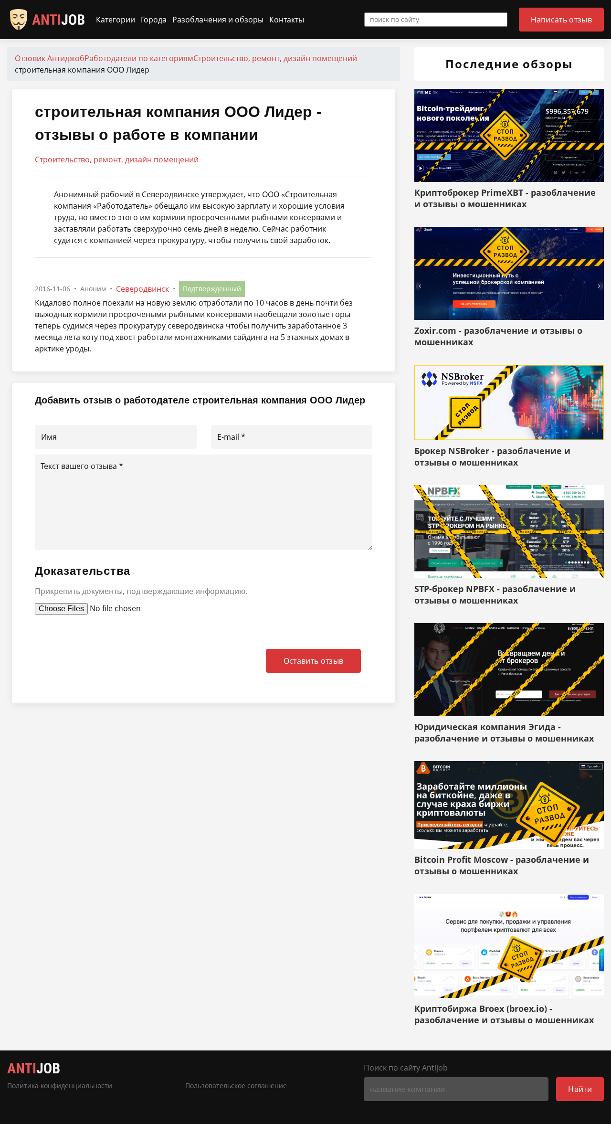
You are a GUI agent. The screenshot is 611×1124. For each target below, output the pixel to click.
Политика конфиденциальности (59, 1086)
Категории (115, 19)
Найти (580, 1089)
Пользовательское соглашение (236, 1086)
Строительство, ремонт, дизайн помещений (117, 159)
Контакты (286, 19)
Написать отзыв (561, 19)
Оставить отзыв (313, 661)
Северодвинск (142, 289)
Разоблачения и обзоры (217, 19)
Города (154, 19)
